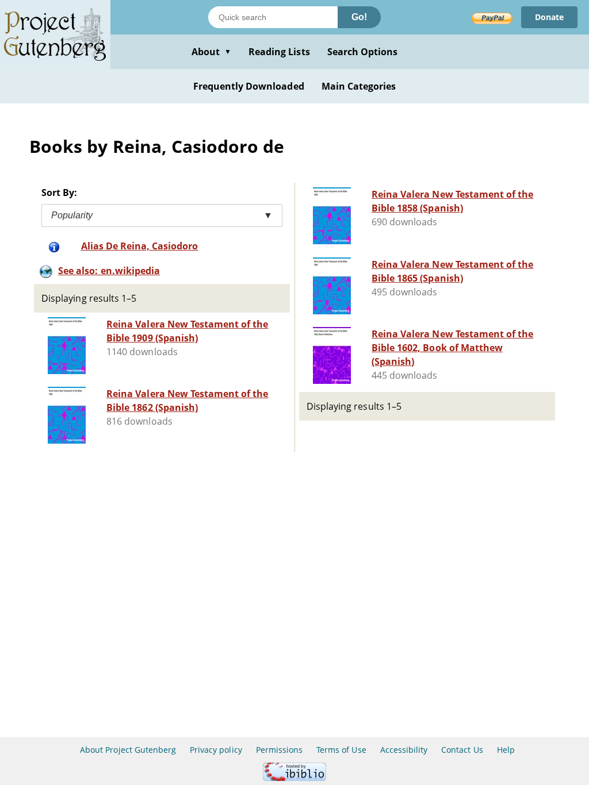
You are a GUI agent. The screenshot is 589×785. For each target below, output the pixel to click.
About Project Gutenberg (128, 749)
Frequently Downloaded (248, 86)
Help (506, 749)
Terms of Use (341, 749)
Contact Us (462, 749)
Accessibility (404, 749)
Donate (549, 16)
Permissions (279, 749)
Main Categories (359, 86)
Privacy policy (216, 749)
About (211, 51)
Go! (359, 17)
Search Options (362, 51)
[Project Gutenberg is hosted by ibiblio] (294, 777)
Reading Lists (279, 51)
